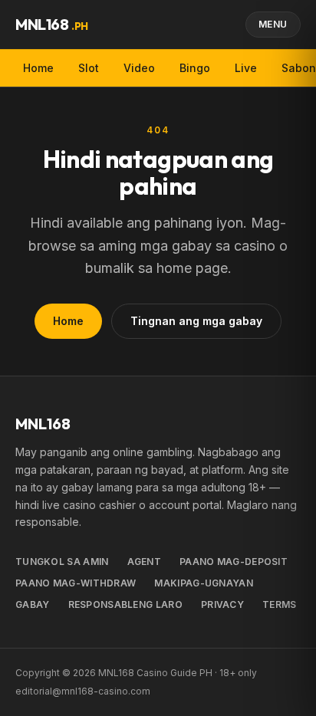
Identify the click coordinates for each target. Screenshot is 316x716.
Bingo (194, 67)
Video (139, 67)
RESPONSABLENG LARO (125, 604)
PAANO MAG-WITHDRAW (75, 583)
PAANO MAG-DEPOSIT (233, 561)
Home (38, 67)
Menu (273, 24)
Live (246, 67)
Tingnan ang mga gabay (196, 320)
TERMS (279, 604)
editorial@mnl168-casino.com (82, 691)
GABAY (32, 604)
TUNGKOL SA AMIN (62, 561)
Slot (88, 67)
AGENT (144, 561)
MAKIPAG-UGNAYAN (203, 583)
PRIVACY (222, 604)
